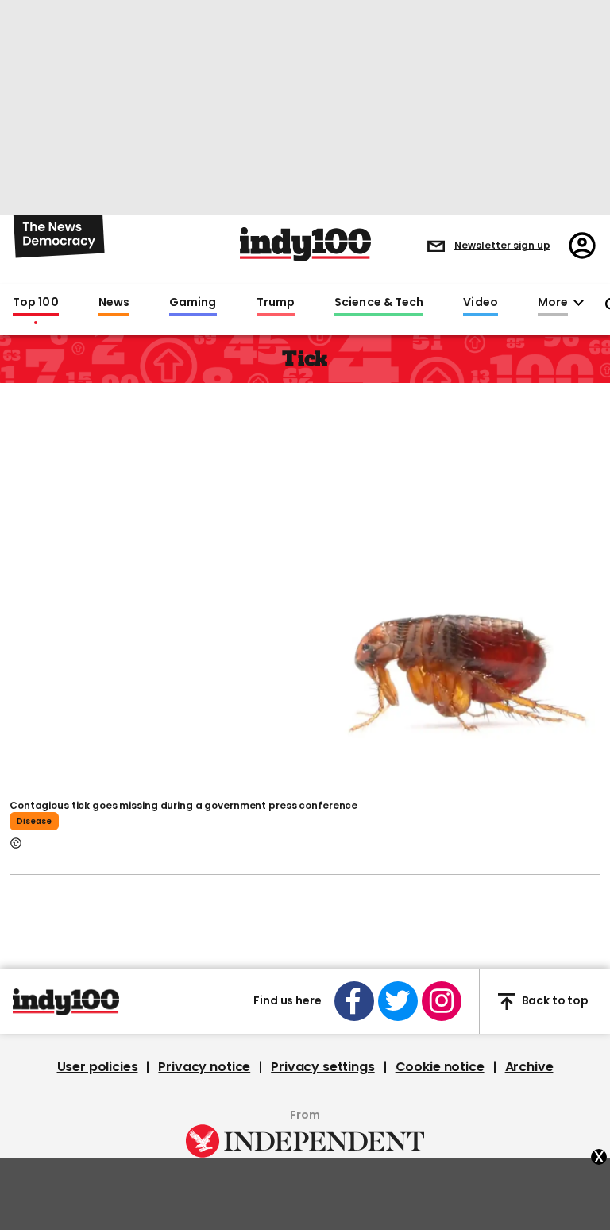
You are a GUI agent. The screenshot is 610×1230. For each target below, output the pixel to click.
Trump (276, 303)
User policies (97, 1067)
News (113, 303)
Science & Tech (378, 303)
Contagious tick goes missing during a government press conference (183, 805)
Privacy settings (322, 1067)
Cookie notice (440, 1067)
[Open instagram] (441, 1001)
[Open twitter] (398, 1001)
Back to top (555, 1001)
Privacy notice (204, 1067)
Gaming (193, 303)
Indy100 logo (305, 244)
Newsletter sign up (502, 245)
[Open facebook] (354, 1001)
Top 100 (36, 303)
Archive (529, 1067)
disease (34, 821)
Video (480, 303)
